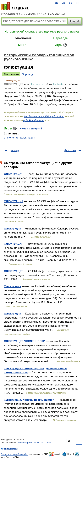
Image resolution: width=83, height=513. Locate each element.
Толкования (22, 38)
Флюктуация (12, 286)
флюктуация (12, 228)
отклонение (11, 137)
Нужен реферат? (30, 128)
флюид (14, 150)
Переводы (60, 38)
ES (70, 3)
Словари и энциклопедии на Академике (33, 14)
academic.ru (15, 6)
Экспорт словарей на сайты (14, 454)
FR (77, 3)
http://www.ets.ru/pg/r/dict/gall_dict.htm (44, 116)
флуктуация (27, 137)
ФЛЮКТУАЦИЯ (13, 173)
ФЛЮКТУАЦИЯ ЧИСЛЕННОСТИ (24, 341)
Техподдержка (25, 442)
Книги (22, 45)
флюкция (70, 150)
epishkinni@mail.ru (33, 120)
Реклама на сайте (42, 442)
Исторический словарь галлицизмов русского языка (41, 31)
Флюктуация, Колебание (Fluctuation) (29, 399)
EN (56, 3)
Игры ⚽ (61, 45)
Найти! (74, 21)
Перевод (27, 74)
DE (63, 3)
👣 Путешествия (9, 449)
